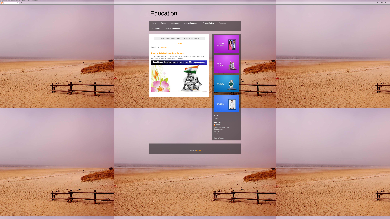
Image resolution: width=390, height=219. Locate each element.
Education (163, 13)
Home (154, 23)
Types (163, 23)
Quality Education (191, 23)
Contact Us (156, 28)
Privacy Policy (208, 23)
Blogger (198, 150)
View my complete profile (221, 127)
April (215, 134)
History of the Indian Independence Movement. (167, 53)
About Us (222, 23)
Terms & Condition (172, 28)
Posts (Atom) (163, 47)
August (216, 131)
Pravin (218, 124)
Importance (175, 23)
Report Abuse (219, 138)
